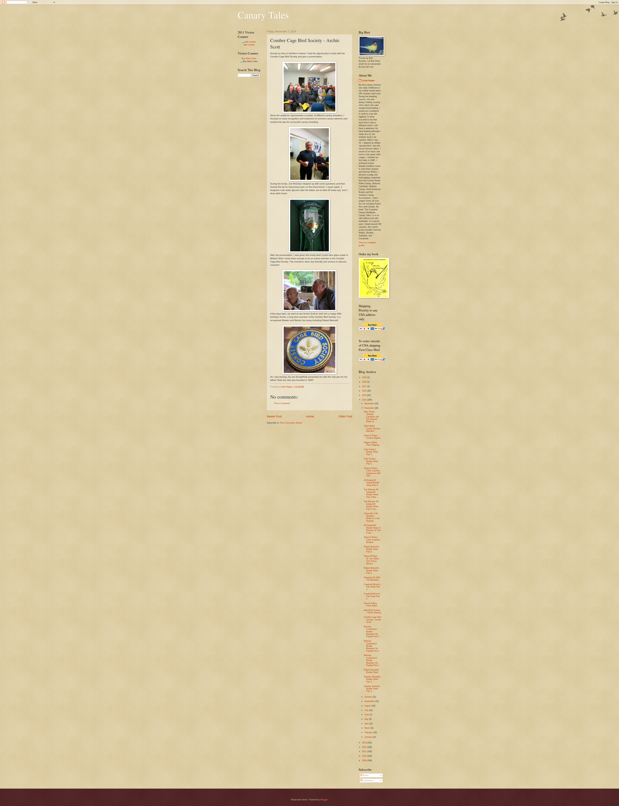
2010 (364, 756)
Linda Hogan (368, 80)
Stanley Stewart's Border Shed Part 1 (372, 688)
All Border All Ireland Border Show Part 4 (371, 482)
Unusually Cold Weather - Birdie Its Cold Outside (371, 517)
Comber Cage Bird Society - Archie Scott (372, 619)
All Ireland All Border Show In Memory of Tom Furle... (372, 529)
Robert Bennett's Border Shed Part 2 (371, 549)
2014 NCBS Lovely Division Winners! (372, 428)
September (369, 701)
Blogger (323, 799)
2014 (364, 400)
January (368, 737)
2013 (364, 742)
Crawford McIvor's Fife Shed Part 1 (372, 596)
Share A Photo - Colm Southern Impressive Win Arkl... (372, 472)
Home (310, 416)
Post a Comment (282, 403)
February (368, 732)
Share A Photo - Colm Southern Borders (372, 539)
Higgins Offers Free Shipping (371, 443)
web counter (249, 44)
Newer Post (274, 416)
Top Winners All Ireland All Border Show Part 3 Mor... (371, 493)
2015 (364, 395)
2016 (364, 391)
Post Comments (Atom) (291, 423)
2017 (364, 386)
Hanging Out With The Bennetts (372, 578)
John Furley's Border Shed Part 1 (371, 461)
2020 (364, 377)
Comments (367, 780)
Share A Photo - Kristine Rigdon (372, 436)
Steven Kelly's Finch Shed (370, 604)
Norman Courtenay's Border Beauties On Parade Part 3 (371, 631)
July (366, 710)
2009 (364, 760)
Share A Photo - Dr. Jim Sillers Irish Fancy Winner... (371, 560)
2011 (364, 751)
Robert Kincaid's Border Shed (371, 671)
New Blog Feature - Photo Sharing (372, 611)
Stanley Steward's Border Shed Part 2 (372, 679)
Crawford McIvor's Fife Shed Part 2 (372, 587)
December (369, 403)
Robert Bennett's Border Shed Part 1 (371, 570)
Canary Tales (263, 14)
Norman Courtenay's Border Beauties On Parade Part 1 (371, 660)
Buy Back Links (249, 58)
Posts (365, 775)
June (367, 714)
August (368, 706)
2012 (364, 747)
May (366, 719)
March (367, 728)
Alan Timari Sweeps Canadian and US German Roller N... (371, 416)
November (369, 408)
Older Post (345, 416)
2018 (364, 382)
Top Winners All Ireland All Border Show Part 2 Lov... (371, 505)
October (368, 697)
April (366, 723)
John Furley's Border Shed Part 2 (371, 452)
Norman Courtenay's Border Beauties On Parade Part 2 (371, 646)
